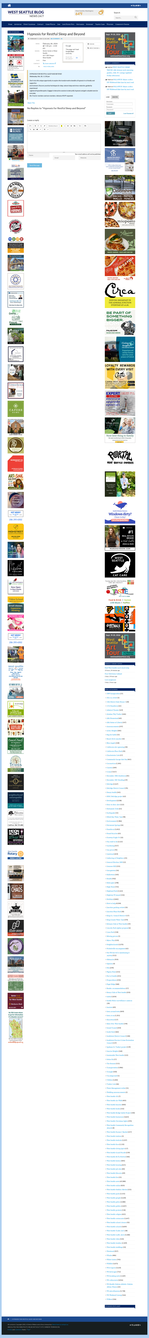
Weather (110, 24)
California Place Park (114, 751)
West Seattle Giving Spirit (116, 1149)
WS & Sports (111, 1268)
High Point (111, 887)
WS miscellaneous (113, 1291)
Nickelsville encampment (116, 949)
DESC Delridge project (115, 796)
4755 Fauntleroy (112, 706)
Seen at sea (111, 1016)
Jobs (58, 24)
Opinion (110, 964)
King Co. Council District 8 (116, 916)
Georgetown (111, 870)
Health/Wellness (48, 66)
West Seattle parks (113, 1194)
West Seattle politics (114, 1206)
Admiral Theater (113, 710)
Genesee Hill (111, 866)
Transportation (112, 1068)
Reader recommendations (116, 988)
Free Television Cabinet (113, 674)
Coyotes (109, 768)
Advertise (17, 24)
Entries (10, 1329)
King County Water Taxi (115, 920)
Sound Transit (112, 1028)
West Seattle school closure (116, 1223)
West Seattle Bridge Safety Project (119, 1113)
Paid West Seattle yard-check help (117, 668)
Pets (108, 968)
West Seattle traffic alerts (116, 1235)
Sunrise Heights (112, 1051)
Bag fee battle (111, 735)
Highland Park (112, 891)
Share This (31, 103)
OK (77, 58)
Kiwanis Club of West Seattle (117, 924)
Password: (109, 107)
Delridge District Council (116, 788)
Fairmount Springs (113, 825)
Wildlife (110, 1264)
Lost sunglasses (110, 680)
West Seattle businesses (115, 1117)
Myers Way (111, 940)
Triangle (110, 1072)
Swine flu (110, 1059)
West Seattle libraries (114, 1173)
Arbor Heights (112, 731)
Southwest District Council (116, 1036)
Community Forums (122, 24)
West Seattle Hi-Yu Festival (116, 1157)
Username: (109, 101)
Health (109, 879)
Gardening (110, 846)
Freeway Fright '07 (113, 838)
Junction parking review (115, 907)
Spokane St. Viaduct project (116, 1047)
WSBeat (109, 1299)
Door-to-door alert (113, 805)
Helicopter (111, 883)
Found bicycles (112, 834)
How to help (111, 903)
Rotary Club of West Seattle (116, 992)
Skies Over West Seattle (115, 1024)
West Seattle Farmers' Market (117, 1132)
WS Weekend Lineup (114, 1295)
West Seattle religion (114, 1214)
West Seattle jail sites (114, 1169)
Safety (109, 997)
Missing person (112, 936)
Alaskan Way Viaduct (114, 714)
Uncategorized (112, 1076)
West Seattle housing (114, 1165)
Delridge (110, 784)
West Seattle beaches (114, 1105)
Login (107, 97)
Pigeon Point (111, 972)
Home (10, 24)
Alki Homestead (112, 718)
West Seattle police (113, 1202)
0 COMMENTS (56, 38)
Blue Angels (111, 743)
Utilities (110, 1080)
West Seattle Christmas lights (117, 1121)
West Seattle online (114, 1186)
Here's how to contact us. (60, 1324)
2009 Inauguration (113, 694)
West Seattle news (113, 1181)
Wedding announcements (116, 1092)
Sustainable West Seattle (115, 1055)
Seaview (110, 1007)
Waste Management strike (116, 1088)
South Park (111, 1032)
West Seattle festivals (114, 1140)
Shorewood (111, 1020)
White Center (111, 1260)
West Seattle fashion (114, 1136)
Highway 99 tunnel (113, 895)
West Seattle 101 (112, 1096)
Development (111, 801)
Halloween (111, 875)
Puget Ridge (111, 984)
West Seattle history (114, 1161)
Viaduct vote (111, 1084)
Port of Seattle (112, 976)
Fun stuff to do (112, 842)
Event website (49, 63)
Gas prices (110, 850)
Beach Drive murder (114, 739)
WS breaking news (113, 1276)
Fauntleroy (111, 829)
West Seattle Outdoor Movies (117, 1190)
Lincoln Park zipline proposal (117, 928)
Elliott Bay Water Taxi (114, 817)
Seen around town (113, 1011)
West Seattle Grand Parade (116, 1153)
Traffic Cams (100, 24)
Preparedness (112, 980)
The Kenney (111, 1064)
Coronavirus (111, 764)
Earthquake (111, 813)
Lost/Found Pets (68, 24)
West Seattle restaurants (115, 1218)
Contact (40, 24)
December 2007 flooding (115, 780)
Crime (109, 772)
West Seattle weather (114, 1243)
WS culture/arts (112, 1280)
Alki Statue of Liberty (114, 722)
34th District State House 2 (116, 702)
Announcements (113, 727)
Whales (109, 1255)
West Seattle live (112, 1177)
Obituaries (80, 24)
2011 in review (112, 698)
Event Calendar (29, 24)
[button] (93, 48)
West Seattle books (113, 1109)
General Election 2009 (115, 862)
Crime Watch (50, 24)
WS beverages (112, 1272)
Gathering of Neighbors (115, 858)
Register (115, 97)
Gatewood (110, 854)
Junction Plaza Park (114, 912)
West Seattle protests (114, 1210)
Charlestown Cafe (113, 755)
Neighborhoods (112, 945)
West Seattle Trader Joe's (115, 1231)
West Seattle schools (114, 1227)
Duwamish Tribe (113, 809)
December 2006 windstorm (116, 776)
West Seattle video (113, 1239)
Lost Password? (128, 113)
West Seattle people (114, 1198)
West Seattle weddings (115, 1247)
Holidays (110, 899)
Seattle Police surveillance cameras (119, 1001)
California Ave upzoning (115, 747)
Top (28, 1329)
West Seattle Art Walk (114, 1101)
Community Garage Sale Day (117, 759)
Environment (111, 821)
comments (18, 1329)
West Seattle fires (113, 1144)
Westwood (110, 1251)
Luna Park (110, 932)
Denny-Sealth (111, 792)
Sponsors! (89, 24)
